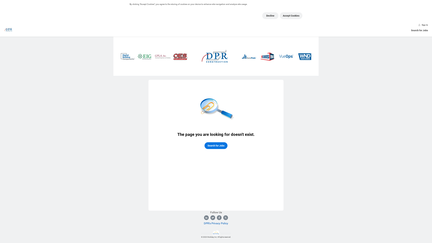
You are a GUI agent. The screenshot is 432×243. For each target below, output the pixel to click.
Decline (270, 15)
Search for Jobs (419, 30)
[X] (225, 217)
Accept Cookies (291, 15)
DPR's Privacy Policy (216, 223)
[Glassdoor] (212, 217)
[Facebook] (219, 217)
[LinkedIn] (206, 217)
